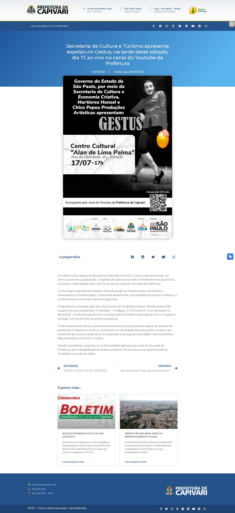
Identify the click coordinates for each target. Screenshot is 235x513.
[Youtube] (193, 26)
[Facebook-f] (153, 26)
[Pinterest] (199, 26)
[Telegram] (179, 26)
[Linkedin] (186, 26)
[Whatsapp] (206, 26)
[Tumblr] (173, 26)
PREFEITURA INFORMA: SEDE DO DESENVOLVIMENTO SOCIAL (144, 435)
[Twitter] (160, 26)
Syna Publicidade (77, 508)
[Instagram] (166, 26)
